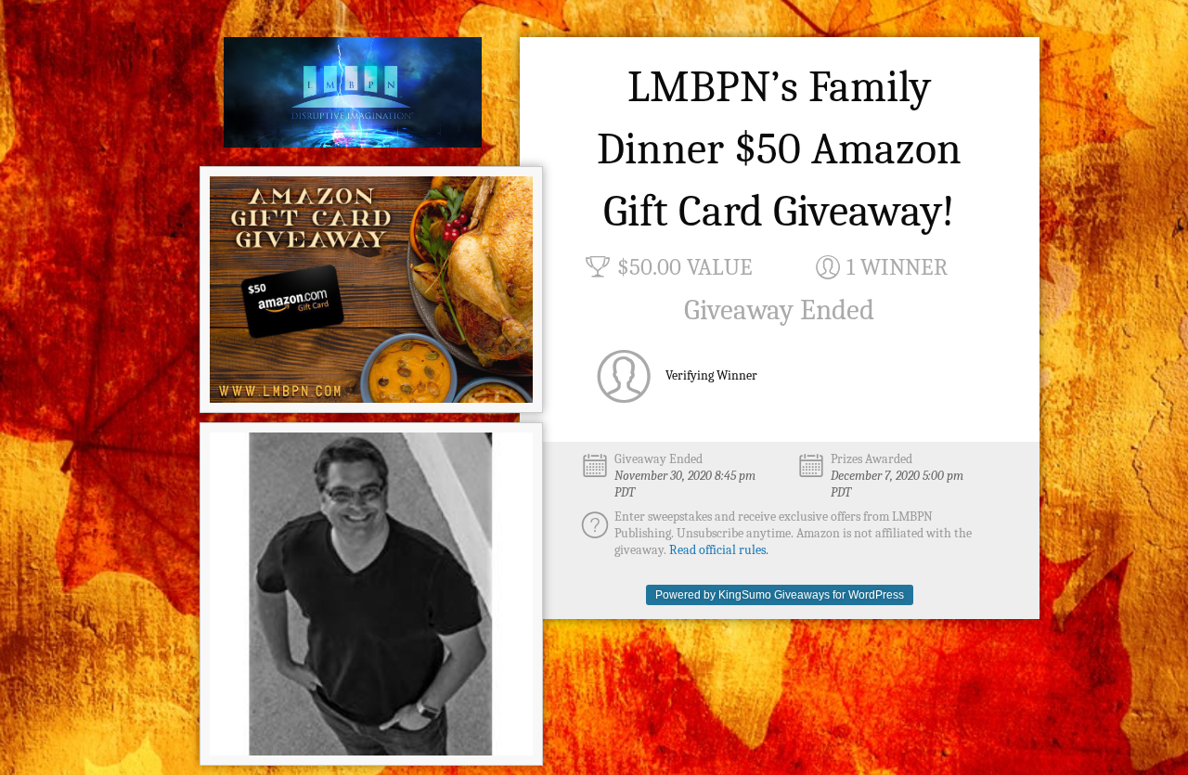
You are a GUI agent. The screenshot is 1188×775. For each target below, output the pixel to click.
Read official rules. (718, 550)
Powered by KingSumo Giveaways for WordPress (779, 594)
